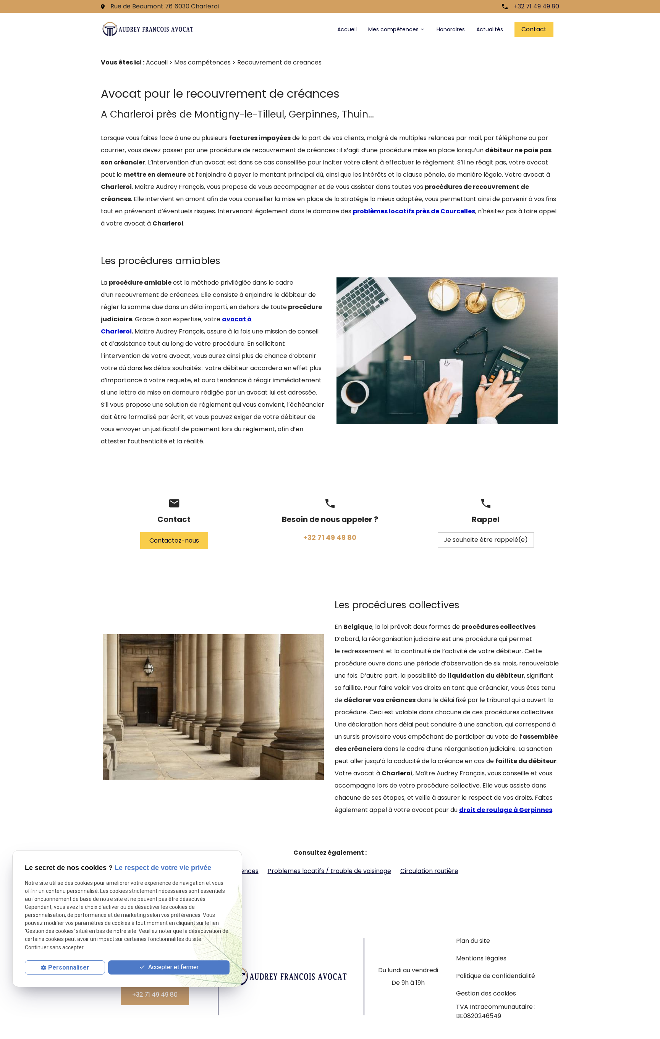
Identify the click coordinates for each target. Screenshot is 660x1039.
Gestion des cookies (486, 993)
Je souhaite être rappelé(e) (486, 539)
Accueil (347, 29)
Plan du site (473, 940)
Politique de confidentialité (495, 975)
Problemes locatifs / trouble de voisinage (329, 871)
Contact (534, 29)
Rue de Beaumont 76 (164, 6)
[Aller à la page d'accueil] (148, 29)
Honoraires (451, 29)
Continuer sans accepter (54, 947)
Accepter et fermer (173, 967)
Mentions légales (481, 958)
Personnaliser (68, 967)
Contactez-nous (174, 540)
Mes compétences (393, 29)
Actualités (489, 29)
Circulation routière (429, 871)
